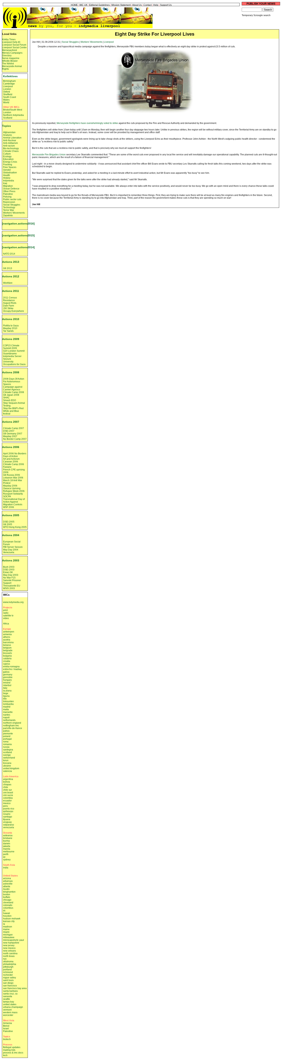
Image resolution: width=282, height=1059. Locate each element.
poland (6, 736)
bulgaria (7, 655)
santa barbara (10, 991)
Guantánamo (10, 353)
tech (5, 1055)
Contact (147, 5)
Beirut (6, 1026)
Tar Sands (8, 331)
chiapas (7, 784)
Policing (7, 196)
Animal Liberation (12, 137)
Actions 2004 (10, 535)
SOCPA (7, 496)
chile (5, 787)
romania (7, 744)
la (4, 924)
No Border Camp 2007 (15, 439)
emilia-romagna (11, 666)
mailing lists (9, 1050)
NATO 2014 (9, 253)
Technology (9, 207)
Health (6, 175)
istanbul (7, 685)
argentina (8, 779)
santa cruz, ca (10, 993)
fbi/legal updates (11, 1047)
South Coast (9, 97)
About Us (137, 5)
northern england (12, 723)
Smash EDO (9, 400)
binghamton (9, 891)
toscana (7, 763)
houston (7, 916)
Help (155, 5)
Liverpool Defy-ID (11, 42)
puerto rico (8, 808)
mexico (7, 803)
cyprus (6, 664)
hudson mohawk (11, 918)
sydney (7, 859)
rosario (6, 814)
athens (6, 637)
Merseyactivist (9, 50)
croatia (6, 661)
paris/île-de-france (12, 728)
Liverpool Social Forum (14, 44)
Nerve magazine (10, 58)
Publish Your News (261, 3)
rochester (8, 975)
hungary (7, 680)
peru (5, 806)
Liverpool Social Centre (14, 47)
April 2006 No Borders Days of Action (14, 455)
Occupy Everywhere (13, 311)
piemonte (8, 733)
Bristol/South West (12, 109)
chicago (7, 899)
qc (4, 857)
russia (6, 747)
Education (8, 159)
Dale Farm (8, 305)
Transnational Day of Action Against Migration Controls (14, 502)
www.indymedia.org (13, 602)
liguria (6, 696)
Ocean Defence (11, 188)
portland (7, 969)
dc (4, 910)
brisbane (7, 838)
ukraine (7, 765)
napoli (6, 717)
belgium (7, 647)
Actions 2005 (10, 515)
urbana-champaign (13, 1007)
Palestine (8, 194)
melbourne (8, 851)
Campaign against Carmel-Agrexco (12, 388)
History (6, 178)
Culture (7, 153)
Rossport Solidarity (13, 493)
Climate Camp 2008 (13, 392)
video (6, 618)
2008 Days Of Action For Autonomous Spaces (13, 382)
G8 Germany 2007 (12, 433)
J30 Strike (8, 308)
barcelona (8, 642)
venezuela (8, 827)
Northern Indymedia (13, 115)
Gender (7, 170)
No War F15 (9, 577)
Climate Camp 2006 (13, 464)
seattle (6, 999)
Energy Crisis (10, 162)
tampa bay (8, 1001)
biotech (7, 1039)
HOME (74, 5)
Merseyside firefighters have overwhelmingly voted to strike (87, 123)
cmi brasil (8, 792)
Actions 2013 (10, 261)
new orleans (9, 950)
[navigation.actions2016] (18, 223)
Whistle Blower (10, 61)
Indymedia (8, 180)
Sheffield (7, 94)
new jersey (8, 945)
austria (6, 639)
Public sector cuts (12, 199)
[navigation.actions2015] (18, 235)
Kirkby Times (9, 39)
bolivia (6, 782)
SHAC (6, 397)
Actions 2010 (10, 319)
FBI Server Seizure (13, 547)
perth (5, 854)
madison (7, 926)
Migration (8, 186)
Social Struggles (70, 42)
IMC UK (83, 5)
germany (7, 674)
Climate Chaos (11, 151)
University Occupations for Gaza (14, 363)
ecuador (7, 800)
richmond (8, 972)
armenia (7, 634)
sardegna (8, 749)
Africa (6, 623)
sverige (7, 755)
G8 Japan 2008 (11, 395)
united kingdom (11, 768)
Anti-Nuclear (9, 140)
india (5, 867)
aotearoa (7, 835)
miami (6, 932)
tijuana (6, 819)
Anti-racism (9, 145)
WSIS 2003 (9, 588)
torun (5, 760)
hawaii (6, 913)
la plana (7, 690)
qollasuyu (8, 811)
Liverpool (109, 42)
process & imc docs (13, 1052)
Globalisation (10, 172)
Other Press (9, 191)
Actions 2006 (10, 447)
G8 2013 (7, 268)
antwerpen (8, 631)
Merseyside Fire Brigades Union (49, 154)
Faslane (7, 467)
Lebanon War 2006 (13, 477)
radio (5, 613)
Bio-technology (11, 148)
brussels (7, 653)
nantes (6, 714)
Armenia (7, 1023)
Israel (6, 1028)
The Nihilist (8, 63)
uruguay (7, 822)
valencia (7, 771)
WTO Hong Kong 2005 (15, 527)
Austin (6, 889)
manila (6, 849)
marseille (8, 712)
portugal (7, 739)
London (7, 89)
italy (5, 688)
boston (6, 894)
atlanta (6, 886)
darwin (6, 843)
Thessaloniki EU (11, 585)
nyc (5, 958)
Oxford (6, 91)
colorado (7, 905)
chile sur (7, 790)
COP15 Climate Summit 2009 (11, 347)
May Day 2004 (10, 549)
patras (6, 731)
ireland (6, 682)
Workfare (7, 283)
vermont (7, 1009)
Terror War (8, 210)
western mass (10, 1012)
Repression (9, 202)
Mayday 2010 (10, 328)
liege (5, 693)
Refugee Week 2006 (14, 491)
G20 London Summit (14, 351)
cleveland (8, 902)
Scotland (7, 117)
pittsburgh (8, 967)
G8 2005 (7, 524)
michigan (8, 934)
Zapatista (8, 215)
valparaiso (8, 824)
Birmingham (9, 81)
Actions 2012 (10, 276)
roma (5, 741)
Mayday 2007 (10, 436)
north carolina (10, 953)
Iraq (5, 183)
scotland (7, 752)
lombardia (8, 704)
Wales (6, 99)
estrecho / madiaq (12, 669)
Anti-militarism (10, 143)
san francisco (10, 985)
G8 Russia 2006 (11, 475)
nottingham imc (11, 725)
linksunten (8, 701)
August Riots (9, 303)
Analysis (7, 135)
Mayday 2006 (10, 485)
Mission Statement (121, 5)
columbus (8, 908)
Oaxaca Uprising (12, 488)
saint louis (8, 980)
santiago (7, 816)
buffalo (6, 897)
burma (6, 841)
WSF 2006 (8, 507)
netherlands (9, 720)
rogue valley (9, 977)
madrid (6, 706)
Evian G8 (8, 572)
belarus (7, 645)
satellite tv (8, 615)
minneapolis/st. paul (13, 940)
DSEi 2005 (8, 521)
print (5, 610)
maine (6, 929)
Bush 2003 (8, 567)
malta (6, 709)
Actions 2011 (10, 290)
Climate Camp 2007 (13, 428)
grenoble (7, 677)
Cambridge (9, 83)
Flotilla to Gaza (11, 325)
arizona (7, 878)
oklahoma (8, 961)
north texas (9, 956)
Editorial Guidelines (99, 5)
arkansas (8, 881)
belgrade (7, 650)
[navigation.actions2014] (18, 247)
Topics (6, 125)
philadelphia (9, 964)
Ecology (7, 156)
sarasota (7, 996)
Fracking (7, 164)
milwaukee (8, 937)
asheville (7, 883)
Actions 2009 (10, 339)
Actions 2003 (10, 560)
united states (9, 1004)
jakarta (6, 846)
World (6, 102)
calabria (7, 658)
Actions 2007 (10, 421)
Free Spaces (9, 167)
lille (5, 698)
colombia (8, 798)
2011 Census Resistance (10, 299)
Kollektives (10, 76)
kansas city (9, 921)
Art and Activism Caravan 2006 (11, 460)
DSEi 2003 (8, 569)
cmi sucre (8, 795)
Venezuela (8, 552)
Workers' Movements (91, 42)
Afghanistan (9, 132)
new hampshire (11, 942)
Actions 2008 (10, 372)
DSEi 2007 (8, 431)
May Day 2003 (10, 575)
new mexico (9, 948)
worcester (8, 1015)
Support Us (166, 5)
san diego (8, 983)
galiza (6, 672)
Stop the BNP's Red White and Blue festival (13, 411)
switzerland (9, 757)
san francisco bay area (15, 988)
